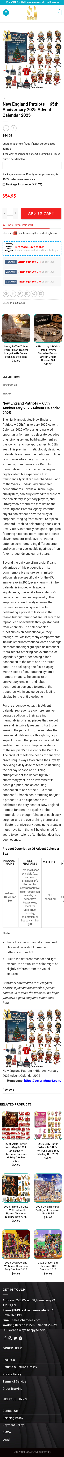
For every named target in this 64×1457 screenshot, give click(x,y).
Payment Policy (13, 1425)
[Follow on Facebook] (5, 1338)
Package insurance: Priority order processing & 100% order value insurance (30, 176)
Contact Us (10, 1411)
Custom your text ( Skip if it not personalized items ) (29, 146)
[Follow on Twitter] (15, 1338)
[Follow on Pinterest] (20, 1338)
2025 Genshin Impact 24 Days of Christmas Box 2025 (47, 1210)
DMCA (7, 1432)
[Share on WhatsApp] (6, 294)
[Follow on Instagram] (10, 1338)
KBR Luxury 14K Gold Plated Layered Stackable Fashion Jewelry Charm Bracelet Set (48, 353)
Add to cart (41, 213)
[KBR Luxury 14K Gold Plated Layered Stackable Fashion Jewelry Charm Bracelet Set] (48, 328)
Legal (6, 1439)
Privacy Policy (12, 1374)
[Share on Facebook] (13, 294)
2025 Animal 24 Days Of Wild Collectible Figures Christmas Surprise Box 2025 (16, 1212)
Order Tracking (12, 1388)
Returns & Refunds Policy (20, 1367)
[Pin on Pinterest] (34, 294)
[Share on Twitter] (20, 294)
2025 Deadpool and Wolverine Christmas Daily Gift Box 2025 (16, 1266)
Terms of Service (14, 1381)
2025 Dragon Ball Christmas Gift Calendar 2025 (48, 1266)
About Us (9, 1360)
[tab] (32, 377)
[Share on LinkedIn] (41, 294)
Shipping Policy (13, 1418)
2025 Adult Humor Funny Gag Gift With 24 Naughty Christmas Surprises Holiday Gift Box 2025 (16, 1152)
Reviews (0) (10, 385)
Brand (7, 393)
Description (11, 377)
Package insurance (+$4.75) (24, 185)
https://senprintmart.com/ (42, 1080)
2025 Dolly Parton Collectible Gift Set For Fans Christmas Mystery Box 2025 (48, 1149)
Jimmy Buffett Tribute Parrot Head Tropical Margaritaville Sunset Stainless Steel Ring (16, 352)
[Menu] (6, 12)
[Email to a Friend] (27, 294)
